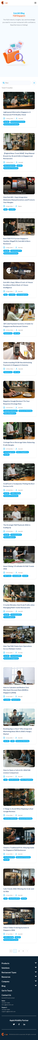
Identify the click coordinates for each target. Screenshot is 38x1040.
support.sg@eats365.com (9, 1011)
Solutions (6, 968)
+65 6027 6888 (6, 1003)
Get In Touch (7, 990)
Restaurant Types (9, 972)
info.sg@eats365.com (7, 1004)
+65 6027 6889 (6, 1009)
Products (5, 963)
